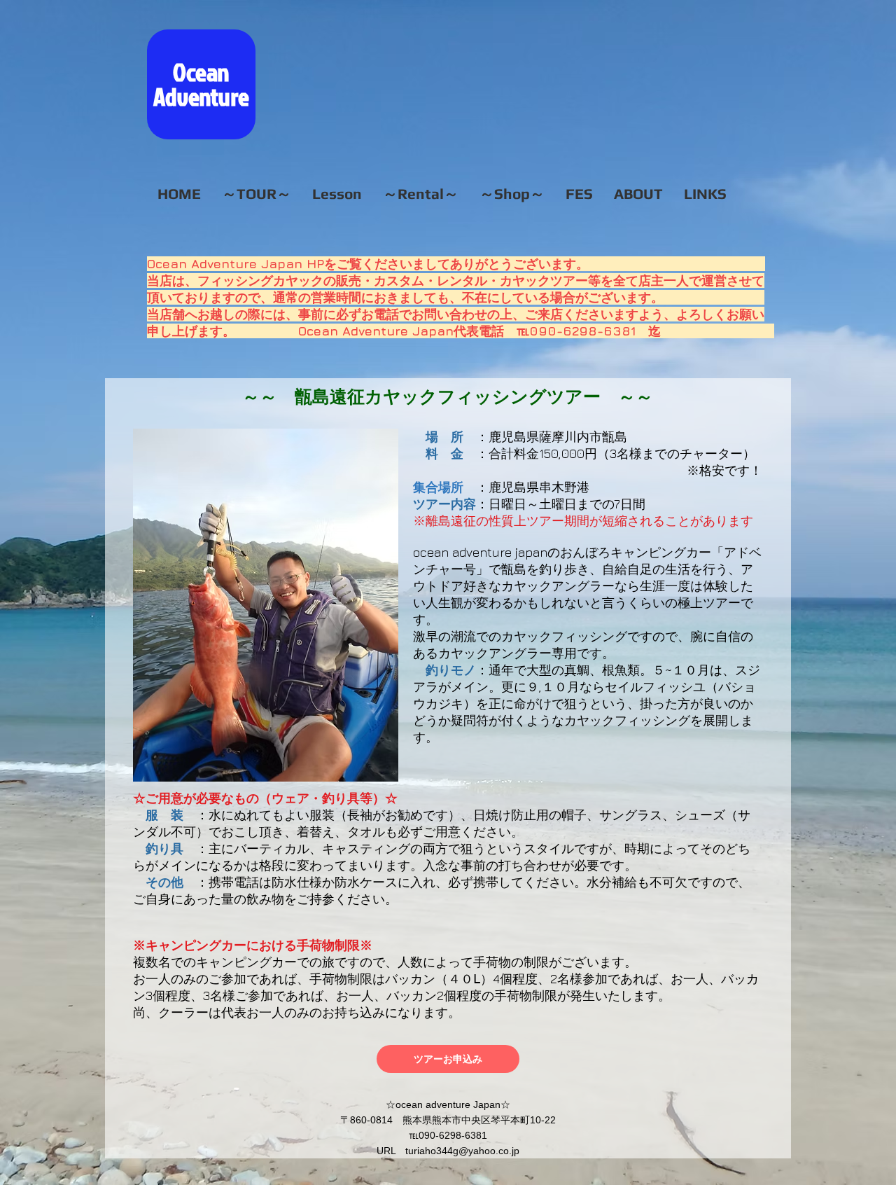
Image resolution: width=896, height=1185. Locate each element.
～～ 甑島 (286, 396)
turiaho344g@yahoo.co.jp (462, 1150)
